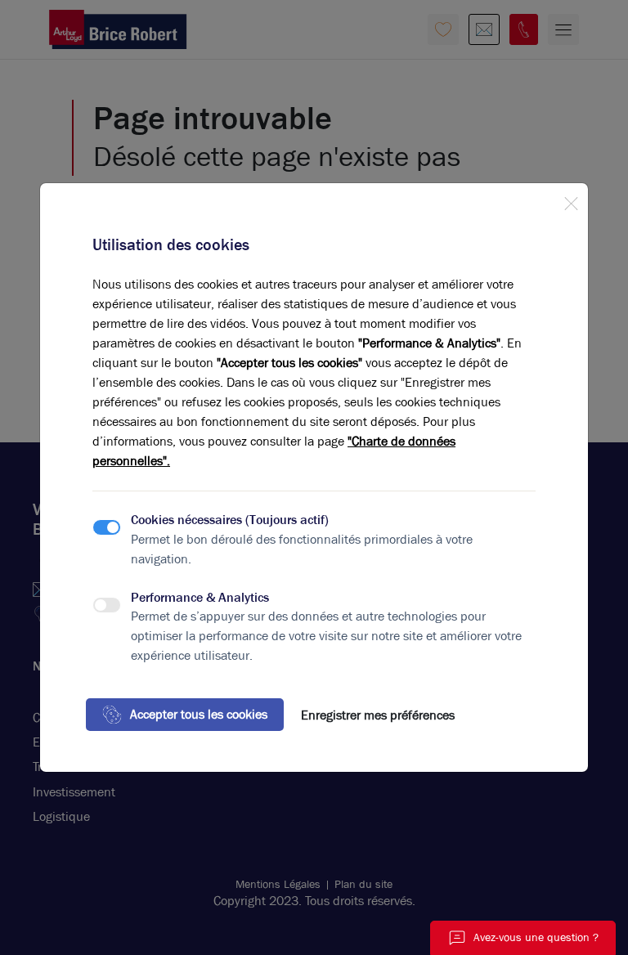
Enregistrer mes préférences (378, 715)
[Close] (570, 200)
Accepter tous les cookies (198, 714)
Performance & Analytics (200, 597)
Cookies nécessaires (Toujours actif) (230, 519)
